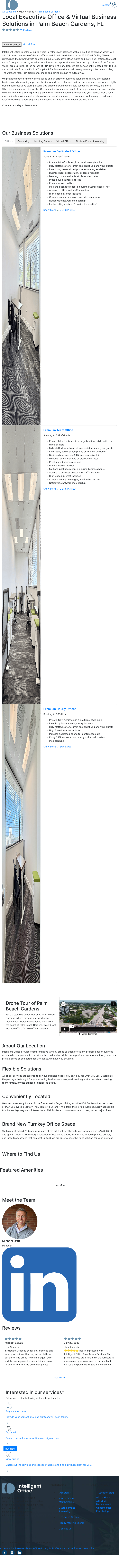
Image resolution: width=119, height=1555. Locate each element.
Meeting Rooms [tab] (43, 141)
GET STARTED (68, 209)
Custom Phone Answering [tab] (90, 141)
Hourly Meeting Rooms (71, 1522)
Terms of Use (33, 1548)
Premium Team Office (58, 430)
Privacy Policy (48, 1548)
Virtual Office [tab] (63, 141)
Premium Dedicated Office (61, 151)
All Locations (9, 11)
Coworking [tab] (23, 141)
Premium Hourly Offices (59, 709)
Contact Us (65, 1528)
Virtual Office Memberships (66, 1500)
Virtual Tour (29, 44)
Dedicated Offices (69, 1516)
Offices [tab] (8, 141)
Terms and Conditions (68, 1548)
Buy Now (10, 1448)
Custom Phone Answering (67, 1509)
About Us (101, 1500)
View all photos (11, 44)
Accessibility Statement (13, 1548)
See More (59, 1377)
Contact (105, 4)
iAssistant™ (65, 1492)
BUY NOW (65, 746)
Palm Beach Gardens (48, 11)
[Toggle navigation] (4, 5)
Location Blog (106, 1492)
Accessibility (87, 1548)
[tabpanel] (59, 565)
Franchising (102, 1511)
